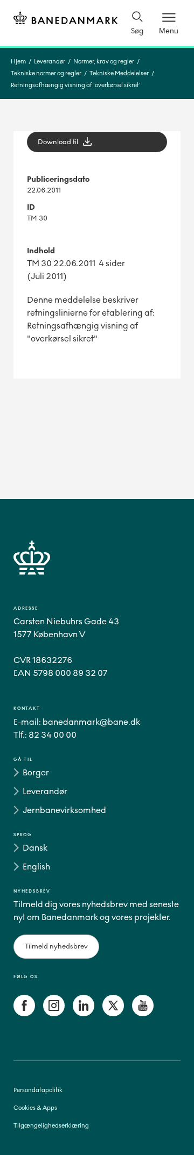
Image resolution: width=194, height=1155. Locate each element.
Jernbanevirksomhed (64, 810)
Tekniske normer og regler (46, 73)
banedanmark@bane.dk (91, 722)
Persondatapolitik (38, 1090)
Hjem (18, 61)
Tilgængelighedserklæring (51, 1125)
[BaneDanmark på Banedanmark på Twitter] (113, 1013)
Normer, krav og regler (103, 61)
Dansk (35, 848)
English (36, 866)
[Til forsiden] (65, 19)
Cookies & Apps (35, 1107)
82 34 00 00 (53, 735)
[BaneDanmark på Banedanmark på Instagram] (54, 1013)
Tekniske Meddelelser (119, 73)
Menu (168, 30)
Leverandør (49, 61)
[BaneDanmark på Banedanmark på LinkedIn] (83, 1013)
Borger (36, 772)
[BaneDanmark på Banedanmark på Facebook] (24, 1013)
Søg (137, 30)
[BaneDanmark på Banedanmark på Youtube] (143, 1013)
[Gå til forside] (97, 570)
